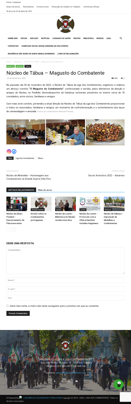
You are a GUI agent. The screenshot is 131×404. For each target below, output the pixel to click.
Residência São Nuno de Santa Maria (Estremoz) (31, 53)
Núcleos (34, 38)
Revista (77, 38)
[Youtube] (76, 381)
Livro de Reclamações (68, 53)
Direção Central (38, 209)
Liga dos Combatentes (25, 158)
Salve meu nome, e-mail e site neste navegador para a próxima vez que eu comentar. (54, 305)
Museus (100, 38)
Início (8, 61)
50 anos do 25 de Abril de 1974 (19, 11)
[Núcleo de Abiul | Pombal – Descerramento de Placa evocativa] (16, 204)
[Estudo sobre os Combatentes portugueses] (41, 204)
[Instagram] (9, 151)
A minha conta (43, 6)
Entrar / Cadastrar (13, 2)
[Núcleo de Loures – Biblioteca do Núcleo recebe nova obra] (65, 204)
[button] (121, 38)
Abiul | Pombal (13, 209)
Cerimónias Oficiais (91, 6)
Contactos (13, 46)
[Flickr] (61, 381)
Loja (108, 38)
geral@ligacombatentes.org (71, 372)
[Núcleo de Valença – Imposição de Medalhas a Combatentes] (114, 204)
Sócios (24, 38)
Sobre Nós (13, 38)
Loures (58, 209)
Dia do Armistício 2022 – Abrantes (106, 175)
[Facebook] (14, 151)
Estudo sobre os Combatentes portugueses (38, 216)
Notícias (45, 38)
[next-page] (13, 230)
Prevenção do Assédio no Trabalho (66, 6)
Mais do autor (45, 190)
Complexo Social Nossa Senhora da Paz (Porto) (44, 46)
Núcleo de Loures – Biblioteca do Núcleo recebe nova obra (65, 216)
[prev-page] (8, 230)
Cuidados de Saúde (61, 38)
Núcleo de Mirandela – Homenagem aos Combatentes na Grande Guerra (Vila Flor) (28, 177)
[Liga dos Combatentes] (65, 24)
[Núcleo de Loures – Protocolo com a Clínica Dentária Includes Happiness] (89, 204)
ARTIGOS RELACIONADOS (21, 190)
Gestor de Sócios (13, 6)
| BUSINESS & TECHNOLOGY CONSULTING (42, 397)
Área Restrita (28, 6)
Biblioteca (88, 38)
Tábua (27, 66)
